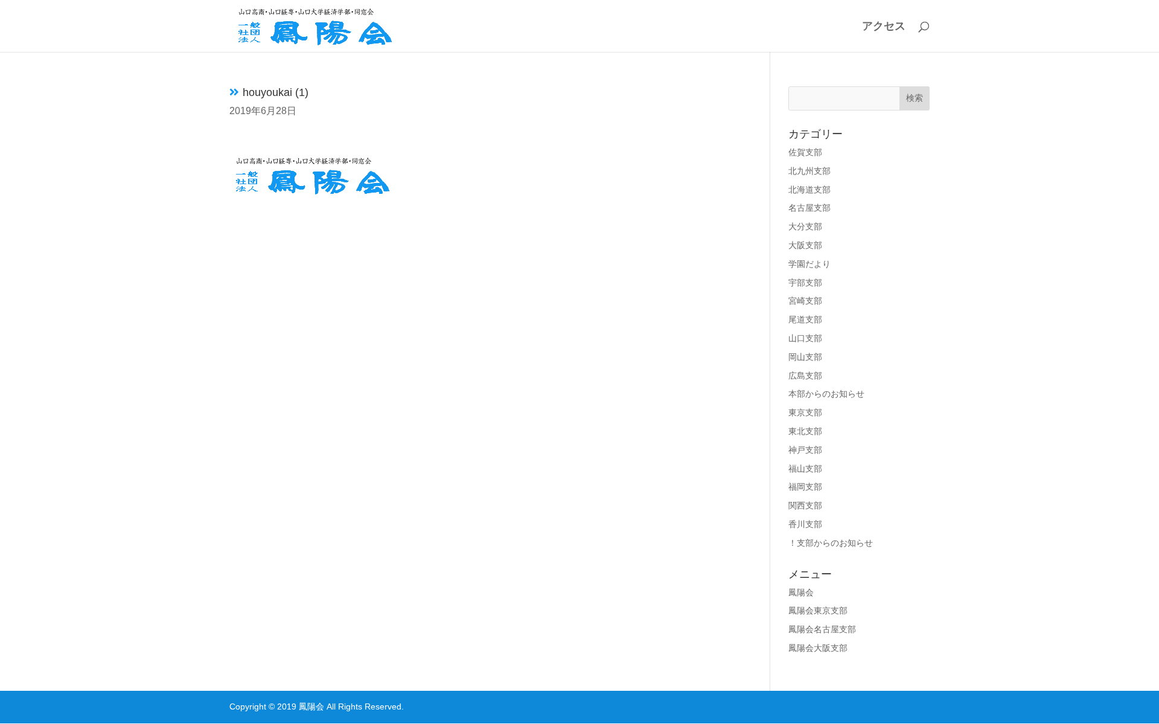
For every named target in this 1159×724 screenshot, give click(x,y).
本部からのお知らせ (826, 394)
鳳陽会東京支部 (818, 610)
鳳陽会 (801, 592)
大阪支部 (805, 245)
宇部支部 (805, 282)
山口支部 (805, 338)
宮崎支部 (805, 301)
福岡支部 (805, 487)
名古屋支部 (809, 208)
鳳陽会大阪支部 (818, 648)
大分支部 (805, 226)
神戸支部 (805, 450)
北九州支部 (809, 171)
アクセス (883, 27)
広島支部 (805, 375)
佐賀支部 (805, 152)
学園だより (809, 264)
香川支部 (805, 524)
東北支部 (805, 431)
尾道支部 (805, 319)
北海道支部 (809, 189)
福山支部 (805, 468)
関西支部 (805, 505)
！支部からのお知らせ (830, 543)
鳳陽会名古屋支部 (822, 629)
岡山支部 (805, 357)
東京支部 (805, 412)
